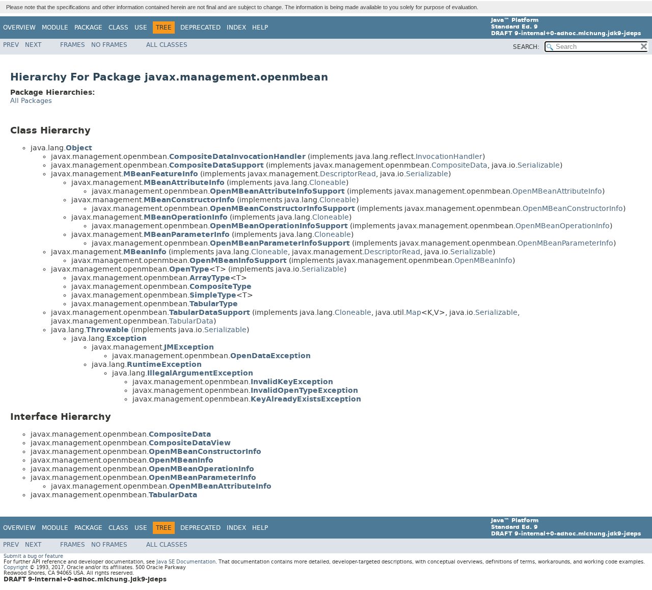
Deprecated (200, 27)
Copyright (16, 567)
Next (33, 44)
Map (413, 312)
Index (236, 27)
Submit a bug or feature (33, 556)
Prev (11, 44)
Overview (19, 27)
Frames (72, 44)
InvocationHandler (449, 156)
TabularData (191, 321)
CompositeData (459, 165)
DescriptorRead (348, 174)
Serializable (539, 165)
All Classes (166, 44)
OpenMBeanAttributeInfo (557, 191)
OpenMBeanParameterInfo (565, 243)
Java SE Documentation (185, 562)
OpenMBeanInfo (483, 260)
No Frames (109, 44)
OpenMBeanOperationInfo (562, 226)
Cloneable (327, 182)
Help (260, 27)
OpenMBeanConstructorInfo (573, 208)
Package (88, 27)
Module (55, 27)
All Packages (31, 100)
